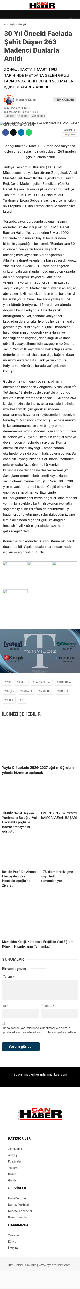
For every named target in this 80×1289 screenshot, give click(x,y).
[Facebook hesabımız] (13, 1282)
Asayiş (11, 91)
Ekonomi (12, 41)
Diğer (10, 99)
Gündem (12, 50)
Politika (12, 83)
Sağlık (11, 75)
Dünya (10, 33)
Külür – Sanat (16, 58)
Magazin (12, 66)
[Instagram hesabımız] (38, 1282)
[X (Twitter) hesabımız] (25, 1282)
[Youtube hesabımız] (50, 1282)
